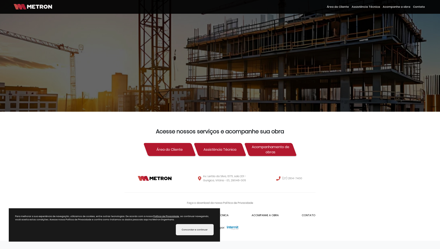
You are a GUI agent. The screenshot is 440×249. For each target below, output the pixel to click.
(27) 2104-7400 (292, 178)
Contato (419, 7)
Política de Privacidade (166, 216)
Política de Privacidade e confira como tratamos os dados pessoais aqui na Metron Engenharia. (120, 219)
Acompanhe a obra (396, 7)
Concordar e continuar (195, 229)
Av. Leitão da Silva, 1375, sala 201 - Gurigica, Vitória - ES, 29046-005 (224, 178)
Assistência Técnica (366, 7)
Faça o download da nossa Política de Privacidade (220, 203)
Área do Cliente (338, 7)
